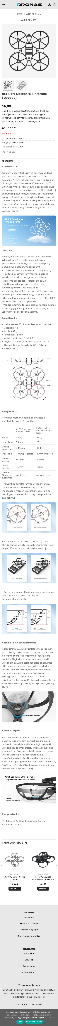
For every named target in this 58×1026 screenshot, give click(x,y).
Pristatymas (29, 966)
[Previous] (6, 50)
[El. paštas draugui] (13, 152)
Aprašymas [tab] (7, 161)
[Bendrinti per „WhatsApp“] (4, 152)
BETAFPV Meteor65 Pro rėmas (15, 878)
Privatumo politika (34, 1022)
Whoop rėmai (33, 14)
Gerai (20, 1022)
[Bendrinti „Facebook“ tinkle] (7, 152)
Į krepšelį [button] (43, 889)
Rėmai (20, 14)
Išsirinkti (14, 889)
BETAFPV (19, 147)
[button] (3, 4)
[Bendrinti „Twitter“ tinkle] (10, 152)
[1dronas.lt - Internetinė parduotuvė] (29, 5)
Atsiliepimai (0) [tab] (10, 166)
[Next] (51, 50)
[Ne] (54, 1018)
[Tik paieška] (8, 4)
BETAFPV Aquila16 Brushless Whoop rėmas (43, 878)
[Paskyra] (49, 4)
